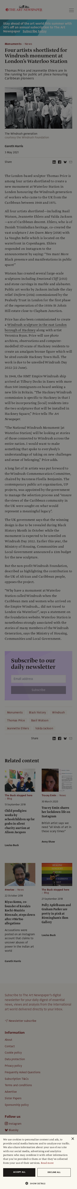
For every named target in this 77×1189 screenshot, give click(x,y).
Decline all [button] (54, 1172)
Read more (47, 1163)
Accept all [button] (19, 1172)
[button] (37, 1183)
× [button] (72, 1138)
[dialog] (38, 1162)
